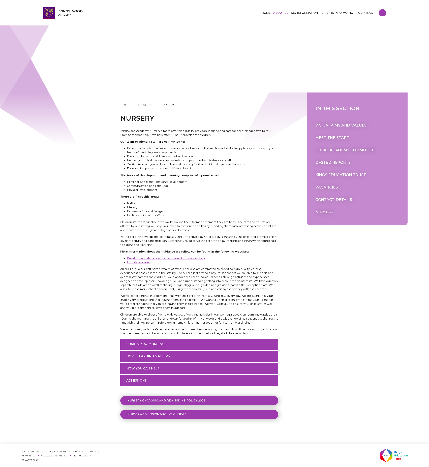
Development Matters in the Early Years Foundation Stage (166, 258)
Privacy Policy (30, 460)
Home (124, 105)
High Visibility (80, 455)
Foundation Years (138, 262)
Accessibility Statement (54, 455)
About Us (144, 105)
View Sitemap (28, 455)
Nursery (167, 105)
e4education (88, 451)
